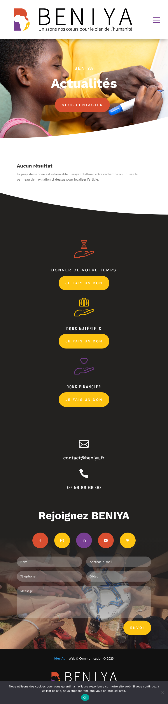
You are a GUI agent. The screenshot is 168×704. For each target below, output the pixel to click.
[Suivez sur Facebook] (40, 540)
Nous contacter (82, 105)
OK (85, 697)
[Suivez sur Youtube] (106, 540)
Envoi (137, 628)
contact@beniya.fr (84, 457)
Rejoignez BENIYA (84, 515)
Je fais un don (84, 283)
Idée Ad (59, 658)
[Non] (162, 692)
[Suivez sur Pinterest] (128, 540)
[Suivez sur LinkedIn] (84, 540)
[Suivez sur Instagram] (62, 540)
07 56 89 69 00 (84, 487)
